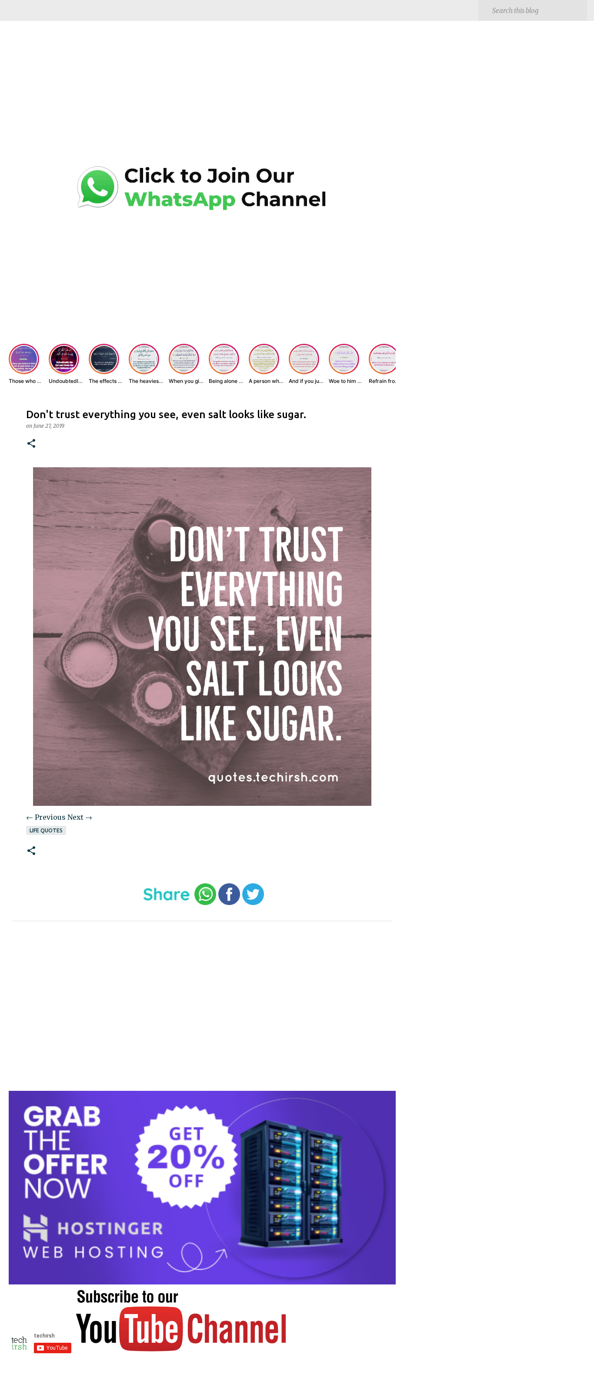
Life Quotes (46, 830)
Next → (79, 817)
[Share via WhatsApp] (205, 903)
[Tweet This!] (253, 903)
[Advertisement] (202, 100)
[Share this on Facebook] (229, 903)
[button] (31, 444)
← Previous (46, 817)
